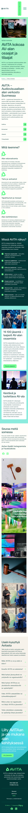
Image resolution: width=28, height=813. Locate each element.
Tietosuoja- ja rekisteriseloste (14, 798)
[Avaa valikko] (24, 9)
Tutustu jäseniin (10, 366)
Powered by (17, 805)
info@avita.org (14, 785)
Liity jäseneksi (19, 8)
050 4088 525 (14, 783)
